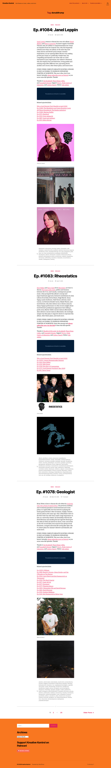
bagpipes (45, 683)
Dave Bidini (40, 288)
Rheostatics (62, 288)
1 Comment (65, 497)
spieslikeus (51, 697)
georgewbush (42, 464)
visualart (41, 259)
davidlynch (55, 250)
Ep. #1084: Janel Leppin (55, 29)
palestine (41, 256)
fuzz (60, 251)
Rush (40, 472)
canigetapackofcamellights (61, 685)
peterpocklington (47, 470)
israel (45, 253)
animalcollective (69, 682)
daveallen (52, 461)
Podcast (57, 24)
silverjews (68, 696)
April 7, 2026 (60, 281)
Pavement (68, 694)
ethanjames (41, 689)
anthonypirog (48, 248)
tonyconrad (44, 699)
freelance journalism (95, 3)
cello (68, 248)
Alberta (40, 458)
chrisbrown (41, 461)
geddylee (63, 462)
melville (46, 469)
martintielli (41, 469)
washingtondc (46, 259)
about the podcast (74, 3)
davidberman (66, 686)
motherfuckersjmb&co (51, 694)
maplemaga (67, 467)
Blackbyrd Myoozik (49, 331)
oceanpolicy (63, 694)
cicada (46, 686)
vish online (65, 85)
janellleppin (58, 253)
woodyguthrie (60, 475)
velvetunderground (52, 699)
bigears (58, 248)
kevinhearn (48, 465)
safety (56, 696)
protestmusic (58, 256)
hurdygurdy (44, 691)
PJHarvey (54, 470)
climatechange (52, 686)
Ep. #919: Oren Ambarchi (45, 116)
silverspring (41, 257)
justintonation (47, 692)
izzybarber (60, 691)
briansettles (63, 248)
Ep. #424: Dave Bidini (43, 362)
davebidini (57, 461)
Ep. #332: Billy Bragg (43, 364)
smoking (41, 697)
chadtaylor (41, 250)
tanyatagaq (51, 472)
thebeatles (59, 257)
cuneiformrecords (48, 250)
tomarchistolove (67, 257)
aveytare (41, 683)
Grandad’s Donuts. (45, 83)
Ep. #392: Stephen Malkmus (45, 592)
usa (44, 475)
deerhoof (61, 250)
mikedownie (51, 469)
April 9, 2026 (60, 34)
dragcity (47, 688)
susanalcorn (54, 257)
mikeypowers (42, 694)
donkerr (40, 462)
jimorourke (66, 691)
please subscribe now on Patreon (57, 75)
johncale (71, 691)
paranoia (41, 470)
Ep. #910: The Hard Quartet (45, 580)
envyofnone (58, 462)
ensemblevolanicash (53, 251)
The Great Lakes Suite (48, 290)
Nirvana (69, 254)
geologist (53, 689)
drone (46, 251)
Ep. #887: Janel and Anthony (46, 118)
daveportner (59, 686)
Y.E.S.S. (59, 83)
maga (56, 467)
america (50, 458)
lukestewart (53, 254)
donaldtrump (42, 251)
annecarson (55, 458)
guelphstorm (67, 689)
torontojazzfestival (67, 473)
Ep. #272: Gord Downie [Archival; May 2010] (51, 368)
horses (53, 464)
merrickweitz (70, 692)
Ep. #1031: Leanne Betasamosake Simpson (50, 360)
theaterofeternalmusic (62, 697)
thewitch (70, 697)
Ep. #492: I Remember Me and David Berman (51, 588)
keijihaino (53, 692)
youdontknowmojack (44, 700)
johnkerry (41, 692)
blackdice (64, 683)
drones (51, 688)
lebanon (47, 254)
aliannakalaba (54, 682)
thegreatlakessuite (67, 472)
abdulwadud (41, 248)
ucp (42, 475)
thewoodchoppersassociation (46, 473)
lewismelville (42, 467)
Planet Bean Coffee (59, 81)
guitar (71, 251)
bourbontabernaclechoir (44, 459)
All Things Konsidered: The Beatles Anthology (51, 110)
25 (61, 713)
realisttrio (64, 256)
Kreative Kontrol (8, 3)
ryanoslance (52, 696)
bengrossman (58, 683)
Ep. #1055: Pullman (43, 570)
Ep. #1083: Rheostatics (55, 275)
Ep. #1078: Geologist (55, 491)
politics (53, 256)
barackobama (51, 683)
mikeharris (57, 469)
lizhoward (47, 467)
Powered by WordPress (38, 764)
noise (58, 694)
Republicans (70, 256)
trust (40, 475)
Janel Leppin (41, 42)
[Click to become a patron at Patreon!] (37, 750)
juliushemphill (64, 253)
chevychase (41, 686)
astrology (54, 248)
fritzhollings (47, 689)
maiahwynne (61, 467)
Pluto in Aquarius (50, 44)
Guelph (62, 689)
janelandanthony (51, 253)
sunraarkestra (44, 472)
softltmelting (48, 257)
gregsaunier (67, 251)
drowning (45, 462)
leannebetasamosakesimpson (66, 465)
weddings (48, 475)
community (47, 461)
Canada (52, 459)
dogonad (71, 250)
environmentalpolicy (64, 688)
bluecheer (70, 683)
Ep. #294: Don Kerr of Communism (48, 366)
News (52, 24)
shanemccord (62, 696)
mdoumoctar (64, 254)
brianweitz (49, 685)
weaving (52, 259)
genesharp (68, 462)
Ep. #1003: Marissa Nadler (45, 112)
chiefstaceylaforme (65, 459)
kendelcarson (42, 465)
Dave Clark (51, 288)
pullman (47, 696)
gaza (62, 251)
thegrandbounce (58, 472)
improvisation (64, 464)
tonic (40, 699)
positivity (59, 470)
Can (53, 685)
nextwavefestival (69, 469)
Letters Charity (51, 85)
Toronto (60, 473)
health (40, 691)
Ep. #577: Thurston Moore (45, 586)
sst (55, 697)
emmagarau (56, 688)
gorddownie (49, 464)
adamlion (41, 682)
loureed (52, 467)
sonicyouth (45, 697)
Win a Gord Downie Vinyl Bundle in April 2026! (52, 106)
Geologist (70, 504)
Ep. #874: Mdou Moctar (44, 120)
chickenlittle (58, 459)
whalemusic (54, 475)
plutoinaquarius (47, 256)
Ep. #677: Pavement (43, 584)
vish (52, 34)
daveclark (63, 461)
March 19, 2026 (55, 497)
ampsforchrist (61, 682)
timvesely (55, 473)
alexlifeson (45, 458)
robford (69, 470)
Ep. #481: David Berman (44, 590)
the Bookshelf (47, 81)
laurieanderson (54, 465)
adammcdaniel (46, 682)
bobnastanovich (42, 685)
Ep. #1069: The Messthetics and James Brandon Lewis (54, 108)
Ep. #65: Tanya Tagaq (43, 370)
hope (40, 253)
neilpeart (62, 469)
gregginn (58, 689)
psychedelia (41, 696)
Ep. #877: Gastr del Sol (44, 582)
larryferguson (42, 254)
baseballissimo (62, 458)
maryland (58, 254)
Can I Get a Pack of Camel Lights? (47, 506)
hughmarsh (58, 464)
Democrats (66, 250)
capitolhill (70, 685)
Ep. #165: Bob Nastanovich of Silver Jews (50, 594)
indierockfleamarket (53, 691)
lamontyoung (59, 692)
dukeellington (51, 462)
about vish (84, 3)
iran (42, 253)
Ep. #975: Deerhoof (43, 114)
